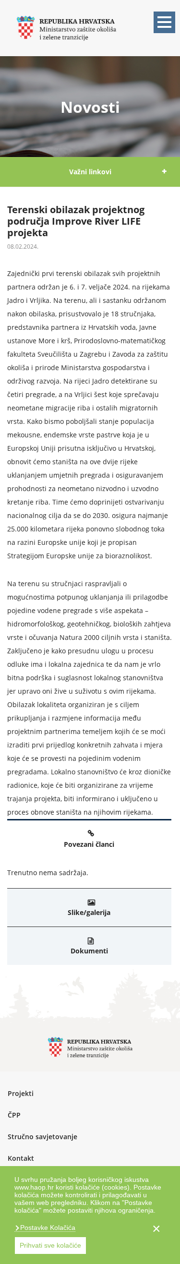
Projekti (21, 1093)
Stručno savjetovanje (42, 1136)
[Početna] (66, 27)
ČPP (14, 1115)
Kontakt (21, 1158)
